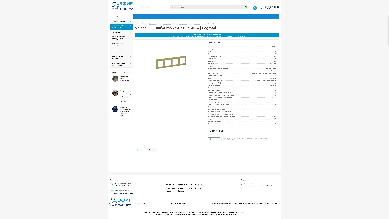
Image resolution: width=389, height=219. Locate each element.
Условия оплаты (185, 185)
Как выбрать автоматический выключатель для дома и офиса (125, 111)
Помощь (198, 185)
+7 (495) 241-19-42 (123, 186)
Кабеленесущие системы (117, 44)
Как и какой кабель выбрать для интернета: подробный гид (125, 80)
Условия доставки (185, 188)
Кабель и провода (118, 21)
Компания (170, 185)
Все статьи (127, 73)
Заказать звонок (145, 7)
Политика (199, 188)
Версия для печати (180, 203)
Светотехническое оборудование (119, 38)
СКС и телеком (117, 32)
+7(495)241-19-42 (271, 7)
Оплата (181, 191)
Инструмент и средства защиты (120, 51)
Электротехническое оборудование (119, 26)
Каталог (117, 16)
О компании (170, 188)
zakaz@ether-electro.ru (270, 9)
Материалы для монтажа (117, 57)
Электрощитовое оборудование (118, 64)
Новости (169, 191)
